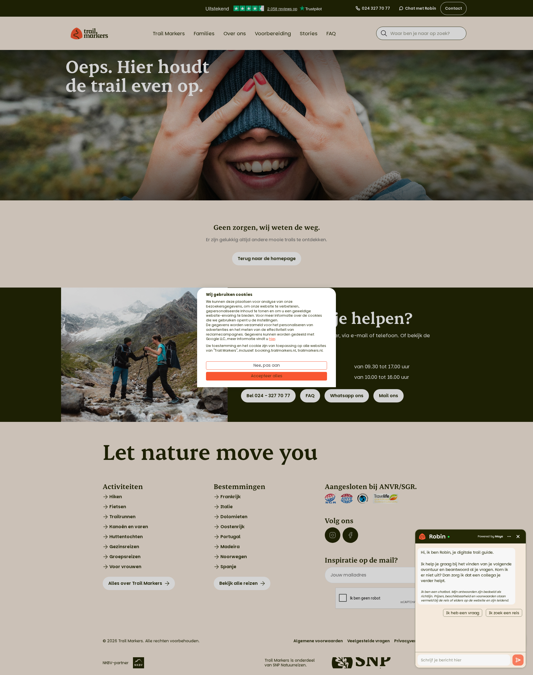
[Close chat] (518, 536)
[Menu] (509, 536)
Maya (499, 536)
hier (272, 338)
